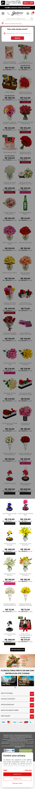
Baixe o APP (28, 3)
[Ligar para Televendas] (8, 14)
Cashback (28, 14)
